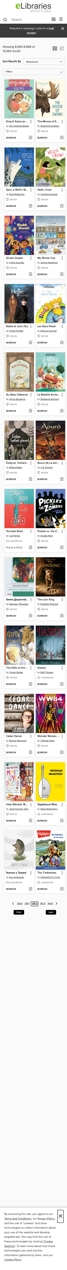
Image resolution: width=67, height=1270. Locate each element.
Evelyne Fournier (48, 331)
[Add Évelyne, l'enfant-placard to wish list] (30, 479)
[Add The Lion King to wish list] (61, 616)
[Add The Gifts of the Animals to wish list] (30, 684)
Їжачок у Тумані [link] (16, 872)
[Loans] (53, 20)
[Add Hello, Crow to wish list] (61, 206)
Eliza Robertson (16, 194)
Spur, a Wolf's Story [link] (17, 190)
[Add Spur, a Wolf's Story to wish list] (30, 206)
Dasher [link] (41, 668)
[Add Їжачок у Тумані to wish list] (30, 889)
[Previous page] (13, 904)
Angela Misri (46, 535)
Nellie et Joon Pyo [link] (17, 326)
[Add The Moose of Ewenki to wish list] (61, 138)
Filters (9, 71)
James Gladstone (49, 262)
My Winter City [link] (46, 258)
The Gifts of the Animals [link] (17, 668)
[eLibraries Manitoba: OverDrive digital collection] (33, 7)
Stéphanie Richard (49, 399)
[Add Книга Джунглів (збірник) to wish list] (30, 616)
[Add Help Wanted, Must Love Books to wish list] (30, 821)
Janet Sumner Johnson (19, 809)
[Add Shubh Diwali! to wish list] (30, 274)
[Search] (5, 19)
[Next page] (56, 904)
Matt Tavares (46, 672)
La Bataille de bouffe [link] (48, 394)
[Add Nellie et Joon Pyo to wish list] (30, 343)
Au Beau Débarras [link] (17, 394)
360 (20, 904)
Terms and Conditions (17, 1218)
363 (42, 904)
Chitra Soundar (16, 262)
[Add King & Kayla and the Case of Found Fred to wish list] (30, 138)
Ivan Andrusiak (16, 877)
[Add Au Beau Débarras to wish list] (30, 411)
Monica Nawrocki (17, 740)
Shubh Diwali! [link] (14, 258)
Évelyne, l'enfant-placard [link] (17, 463)
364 (50, 904)
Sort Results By (12, 61)
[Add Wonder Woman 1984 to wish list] (61, 752)
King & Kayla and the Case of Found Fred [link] (17, 121)
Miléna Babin (15, 467)
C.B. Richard (46, 467)
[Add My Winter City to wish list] (61, 274)
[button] (55, 49)
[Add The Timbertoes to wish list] (61, 889)
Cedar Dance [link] (14, 736)
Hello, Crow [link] (44, 190)
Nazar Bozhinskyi (49, 809)
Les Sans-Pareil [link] (46, 326)
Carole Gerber (16, 672)
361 (26, 904)
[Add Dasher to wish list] (61, 684)
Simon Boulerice (17, 399)
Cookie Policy (12, 1259)
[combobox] (26, 19)
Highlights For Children (50, 877)
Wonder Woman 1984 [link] (48, 736)
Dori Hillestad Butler (19, 126)
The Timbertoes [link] (46, 872)
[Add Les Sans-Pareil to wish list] (61, 343)
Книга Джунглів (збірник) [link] (17, 599)
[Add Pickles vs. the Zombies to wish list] (61, 547)
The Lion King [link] (45, 599)
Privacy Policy (46, 1218)
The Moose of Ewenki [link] (48, 121)
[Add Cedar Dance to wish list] (30, 752)
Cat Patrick (14, 535)
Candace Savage (48, 194)
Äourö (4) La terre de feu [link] (48, 463)
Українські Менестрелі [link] (48, 804)
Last (51, 912)
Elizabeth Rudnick (49, 604)
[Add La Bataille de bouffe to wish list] (61, 411)
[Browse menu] (61, 19)
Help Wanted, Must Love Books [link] (17, 804)
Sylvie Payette (16, 331)
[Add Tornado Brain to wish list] (30, 547)
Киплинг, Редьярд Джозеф (19, 604)
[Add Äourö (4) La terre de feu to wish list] (61, 479)
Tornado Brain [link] (14, 531)
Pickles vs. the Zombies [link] (48, 531)
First (18, 912)
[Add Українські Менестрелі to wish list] (61, 821)
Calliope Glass (47, 740)
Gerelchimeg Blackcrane (50, 126)
